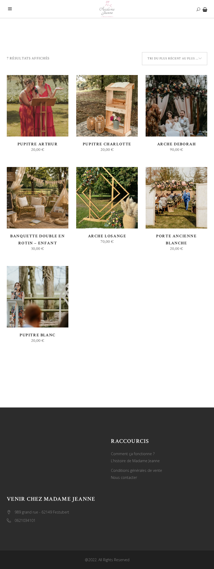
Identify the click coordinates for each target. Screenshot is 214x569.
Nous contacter (124, 477)
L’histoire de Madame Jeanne (135, 460)
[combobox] (174, 58)
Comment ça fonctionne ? (132, 453)
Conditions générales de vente (136, 470)
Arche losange (107, 236)
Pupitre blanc (38, 335)
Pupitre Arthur (37, 144)
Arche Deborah (176, 144)
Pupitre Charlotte (107, 144)
